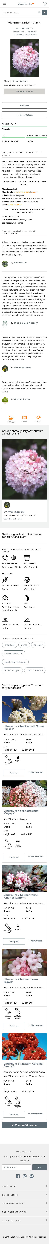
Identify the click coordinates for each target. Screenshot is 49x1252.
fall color (17, 204)
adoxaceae (18, 192)
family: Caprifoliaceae (15, 662)
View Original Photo (12, 519)
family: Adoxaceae (13, 653)
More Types (38, 422)
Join (39, 1167)
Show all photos (24, 91)
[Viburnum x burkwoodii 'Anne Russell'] (24, 732)
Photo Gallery (11, 422)
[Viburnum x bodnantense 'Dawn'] (24, 985)
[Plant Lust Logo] (26, 3)
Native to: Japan (12, 670)
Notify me (24, 105)
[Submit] (44, 12)
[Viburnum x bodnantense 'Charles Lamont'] (24, 901)
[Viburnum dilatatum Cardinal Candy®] (24, 1071)
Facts (24, 421)
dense (10, 204)
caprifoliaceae (30, 192)
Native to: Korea (35, 670)
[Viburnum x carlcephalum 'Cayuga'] (24, 816)
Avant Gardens (16, 511)
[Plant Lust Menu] (5, 4)
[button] (39, 12)
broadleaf (9, 644)
